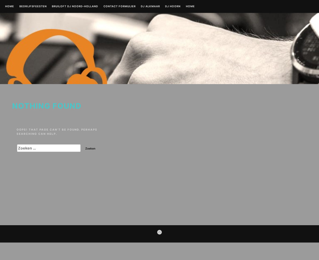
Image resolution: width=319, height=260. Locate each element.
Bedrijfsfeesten (33, 6)
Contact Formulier (119, 6)
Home (9, 6)
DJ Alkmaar (150, 6)
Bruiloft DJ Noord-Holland (75, 6)
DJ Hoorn (173, 6)
